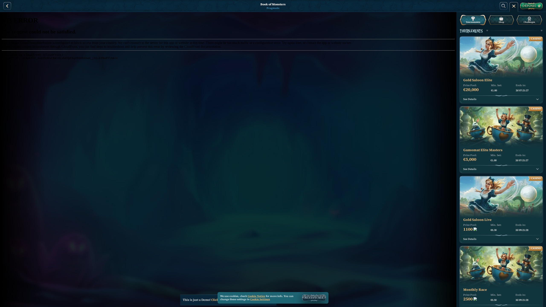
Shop (501, 22)
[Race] (514, 6)
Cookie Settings (260, 299)
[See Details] (537, 99)
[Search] (503, 6)
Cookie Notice (256, 296)
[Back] (7, 6)
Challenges (529, 22)
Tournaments (473, 22)
